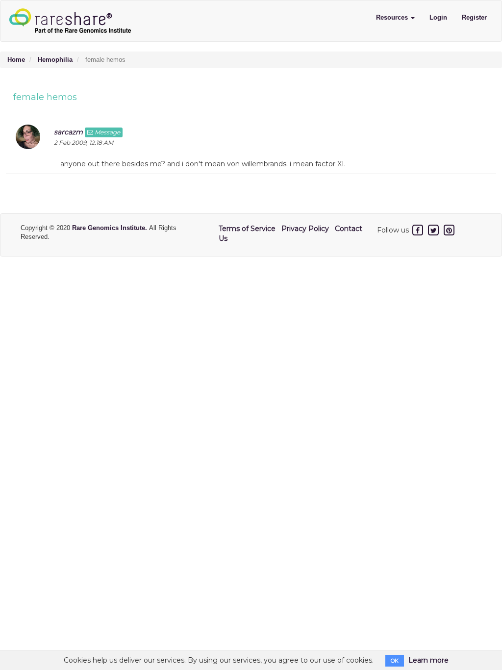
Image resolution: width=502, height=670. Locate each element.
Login (438, 17)
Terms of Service (247, 228)
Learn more (428, 660)
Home (16, 59)
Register (474, 17)
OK (395, 660)
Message (106, 132)
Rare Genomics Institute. (110, 228)
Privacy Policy (305, 228)
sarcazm (68, 132)
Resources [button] (393, 17)
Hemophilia (55, 59)
